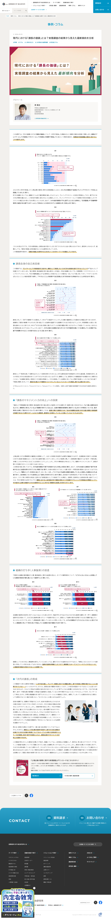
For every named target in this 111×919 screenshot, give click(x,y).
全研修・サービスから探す (86, 844)
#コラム (20, 42)
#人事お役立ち (29, 42)
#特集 (15, 42)
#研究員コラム (53, 42)
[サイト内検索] (26, 10)
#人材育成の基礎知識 (41, 42)
